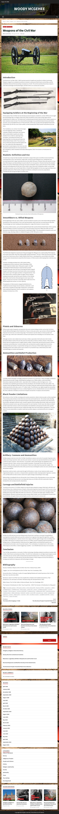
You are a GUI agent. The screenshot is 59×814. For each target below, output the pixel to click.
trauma (52, 594)
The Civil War (9, 26)
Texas (5, 620)
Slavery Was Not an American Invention (13, 654)
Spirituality (6, 772)
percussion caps (39, 593)
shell (28, 594)
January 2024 (6, 728)
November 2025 (7, 692)
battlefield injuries (7, 589)
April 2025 (5, 703)
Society (5, 769)
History (4, 26)
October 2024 (6, 708)
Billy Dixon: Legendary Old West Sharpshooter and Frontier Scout (11, 617)
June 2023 (5, 733)
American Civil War (40, 587)
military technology (16, 593)
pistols (45, 593)
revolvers (11, 594)
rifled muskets (17, 594)
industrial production (50, 591)
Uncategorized (43, 620)
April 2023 (5, 739)
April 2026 (5, 686)
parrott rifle (32, 593)
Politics (5, 764)
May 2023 (5, 736)
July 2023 (5, 731)
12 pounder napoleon (10, 587)
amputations (47, 587)
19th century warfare (21, 587)
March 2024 (6, 722)
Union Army (5, 596)
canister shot (29, 589)
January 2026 (6, 689)
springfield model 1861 (45, 594)
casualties (5, 591)
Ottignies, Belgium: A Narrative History (13, 650)
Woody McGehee (29, 8)
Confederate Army (31, 591)
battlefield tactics (15, 589)
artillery (53, 587)
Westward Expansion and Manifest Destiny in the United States (29, 617)
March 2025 (6, 706)
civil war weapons (12, 591)
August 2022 (6, 745)
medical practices (7, 593)
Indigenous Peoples (11, 619)
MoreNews (34, 812)
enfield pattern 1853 (40, 591)
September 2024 (7, 711)
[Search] (57, 16)
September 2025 (7, 695)
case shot (50, 589)
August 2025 (6, 697)
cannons (35, 589)
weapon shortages (13, 596)
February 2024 (6, 725)
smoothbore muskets (34, 594)
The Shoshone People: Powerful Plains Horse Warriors (44, 600)
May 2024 (5, 720)
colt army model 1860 (21, 591)
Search (5, 636)
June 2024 (5, 717)
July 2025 (5, 700)
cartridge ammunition (42, 589)
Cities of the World (8, 753)
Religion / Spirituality (8, 767)
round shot (23, 594)
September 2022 (7, 742)
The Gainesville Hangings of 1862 (11, 600)
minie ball (23, 593)
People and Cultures (44, 619)
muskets (27, 593)
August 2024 (6, 714)
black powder (23, 589)
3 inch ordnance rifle (30, 587)
